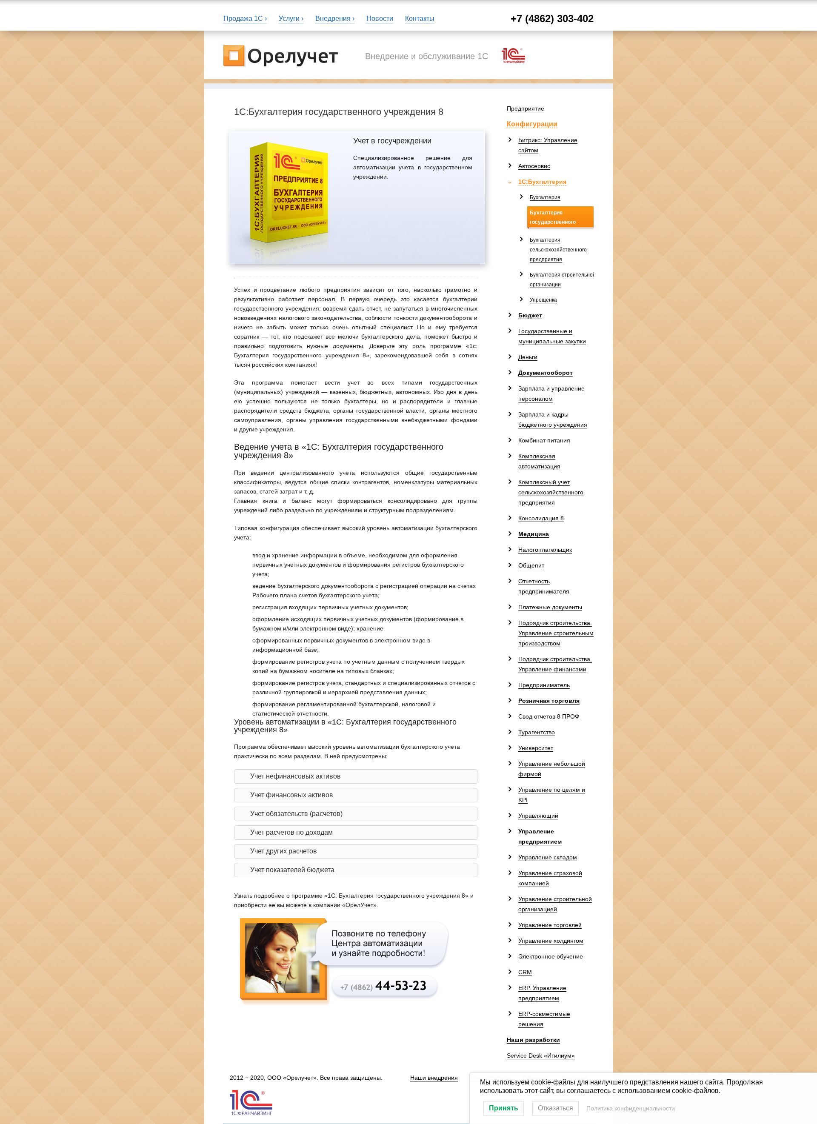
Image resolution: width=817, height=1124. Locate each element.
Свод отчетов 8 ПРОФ (549, 716)
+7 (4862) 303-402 (552, 18)
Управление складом (547, 857)
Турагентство (536, 732)
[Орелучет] (280, 55)
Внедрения (333, 18)
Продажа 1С (243, 18)
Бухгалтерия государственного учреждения (553, 222)
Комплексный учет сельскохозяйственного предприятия (550, 492)
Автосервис (534, 166)
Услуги (289, 18)
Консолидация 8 (541, 518)
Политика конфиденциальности (630, 1108)
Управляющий (538, 815)
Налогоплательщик (545, 549)
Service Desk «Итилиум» (541, 1055)
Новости (379, 18)
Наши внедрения (434, 1077)
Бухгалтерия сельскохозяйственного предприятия (558, 249)
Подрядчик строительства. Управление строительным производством (556, 633)
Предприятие (525, 108)
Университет (535, 748)
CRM (525, 972)
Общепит (531, 565)
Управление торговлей (550, 924)
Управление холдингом (550, 940)
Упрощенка (543, 300)
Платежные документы (550, 607)
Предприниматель (544, 685)
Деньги (527, 357)
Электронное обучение (550, 956)
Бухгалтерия (545, 197)
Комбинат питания (544, 440)
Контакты (419, 18)
